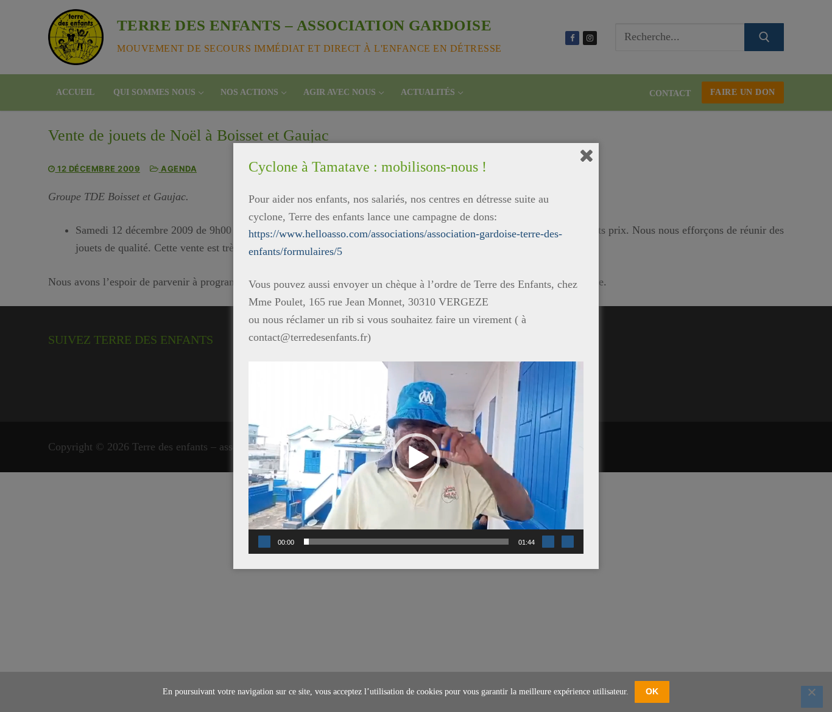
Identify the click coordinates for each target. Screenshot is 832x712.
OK (652, 691)
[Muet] (548, 542)
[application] (416, 457)
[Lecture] (264, 542)
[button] (416, 457)
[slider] (406, 542)
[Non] (812, 697)
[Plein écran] (568, 542)
